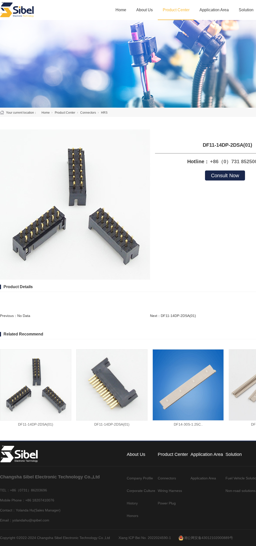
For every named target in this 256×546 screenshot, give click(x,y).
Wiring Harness (170, 491)
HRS (104, 112)
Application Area (214, 10)
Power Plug (167, 503)
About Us (144, 10)
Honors (132, 516)
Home (121, 10)
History (132, 503)
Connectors (88, 112)
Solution (246, 10)
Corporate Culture (141, 491)
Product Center (176, 10)
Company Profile (140, 478)
